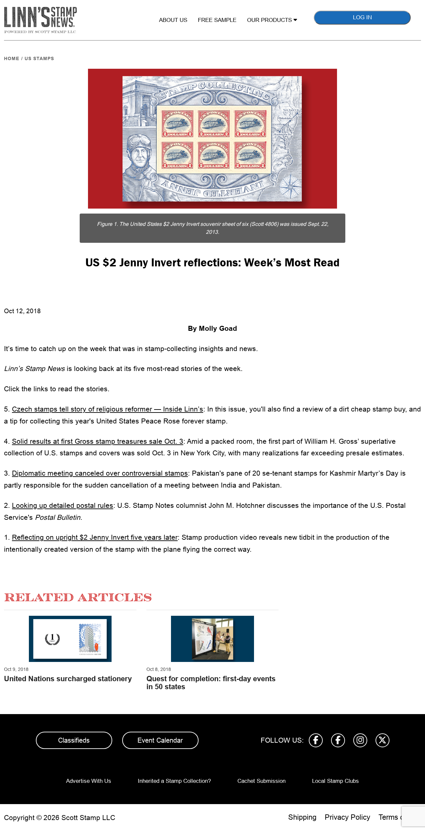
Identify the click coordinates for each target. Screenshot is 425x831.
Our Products (270, 20)
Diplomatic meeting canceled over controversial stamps (100, 473)
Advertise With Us (88, 781)
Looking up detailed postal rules (62, 505)
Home (11, 58)
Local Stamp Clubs (335, 781)
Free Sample (217, 20)
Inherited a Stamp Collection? (174, 781)
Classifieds (74, 740)
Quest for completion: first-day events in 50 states (211, 683)
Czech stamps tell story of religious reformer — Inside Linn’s (107, 409)
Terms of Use (400, 817)
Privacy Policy (347, 817)
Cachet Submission (261, 781)
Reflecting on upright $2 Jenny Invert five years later (95, 537)
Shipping (302, 817)
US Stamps (39, 58)
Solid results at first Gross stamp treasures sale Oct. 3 (97, 441)
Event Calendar (160, 740)
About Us (173, 20)
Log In (362, 17)
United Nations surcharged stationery (68, 679)
